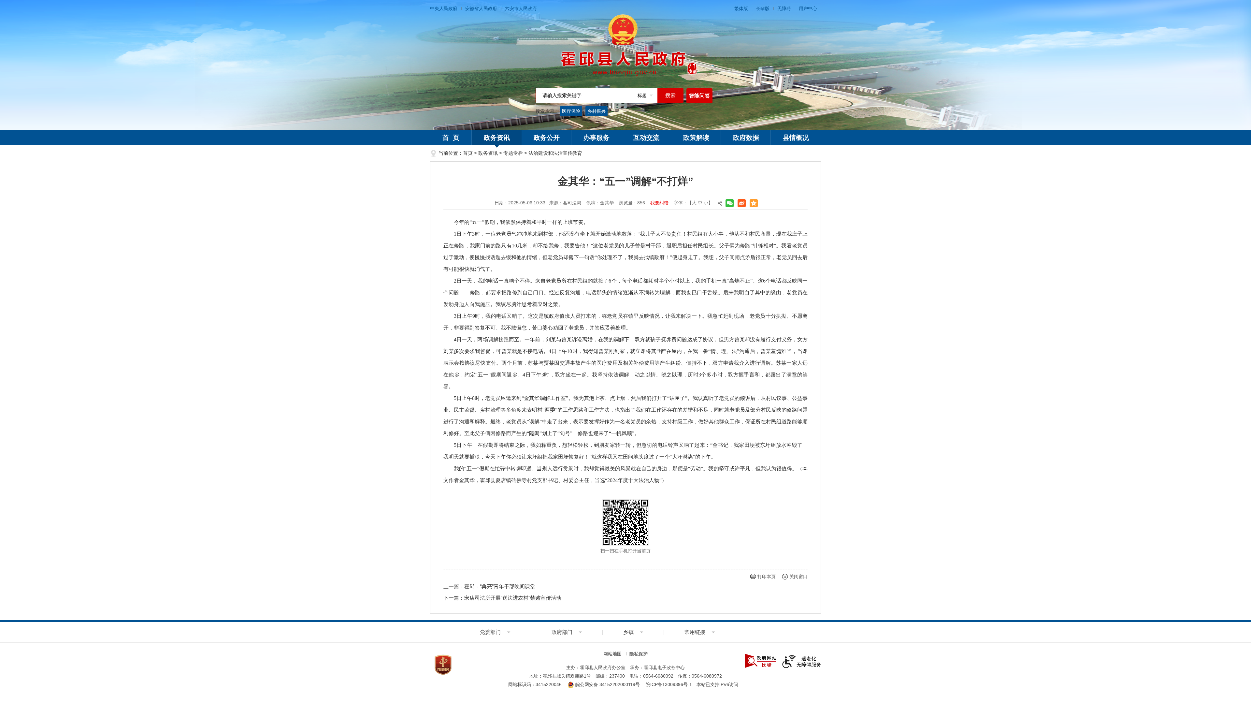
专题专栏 (513, 153)
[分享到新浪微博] (742, 203)
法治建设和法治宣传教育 (555, 153)
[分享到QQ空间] (754, 203)
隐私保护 (638, 653)
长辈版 (762, 8)
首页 (468, 153)
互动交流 (646, 137)
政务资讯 (497, 137)
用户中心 (808, 8)
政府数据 (746, 137)
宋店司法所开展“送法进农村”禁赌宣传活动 (512, 598)
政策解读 (696, 137)
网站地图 (612, 653)
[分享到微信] (730, 203)
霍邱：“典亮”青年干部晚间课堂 (499, 586)
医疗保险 (571, 111)
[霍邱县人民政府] (625, 45)
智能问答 (699, 95)
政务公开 (547, 137)
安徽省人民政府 (481, 8)
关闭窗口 (798, 576)
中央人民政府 (443, 8)
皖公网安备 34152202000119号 (607, 684)
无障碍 (784, 8)
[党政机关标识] (443, 664)
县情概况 (796, 137)
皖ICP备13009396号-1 (669, 684)
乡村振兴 (596, 111)
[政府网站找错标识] (761, 660)
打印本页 (766, 576)
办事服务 (596, 137)
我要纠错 (659, 202)
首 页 (450, 137)
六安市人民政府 (521, 8)
